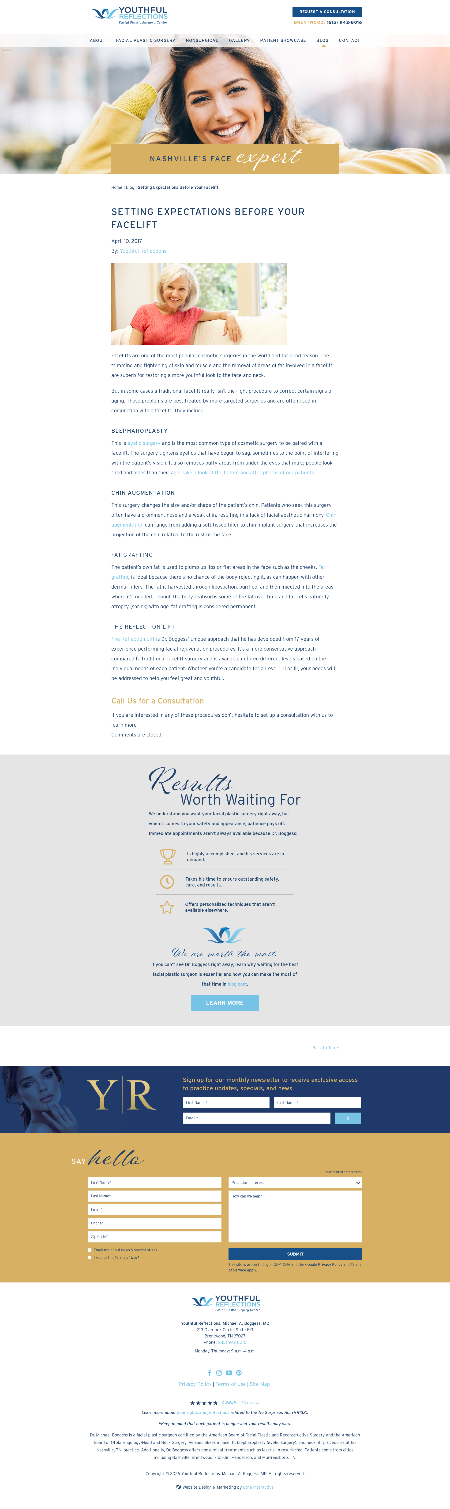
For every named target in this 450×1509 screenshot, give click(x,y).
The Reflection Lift (133, 639)
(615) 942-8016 (232, 1342)
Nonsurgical (202, 40)
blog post (237, 984)
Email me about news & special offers (125, 1250)
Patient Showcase (283, 40)
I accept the (104, 1257)
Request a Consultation (327, 12)
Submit (295, 1254)
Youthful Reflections (143, 251)
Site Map (260, 1384)
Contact (349, 40)
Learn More (225, 1002)
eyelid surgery (144, 443)
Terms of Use (230, 1384)
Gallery (239, 40)
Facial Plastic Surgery (145, 40)
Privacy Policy (330, 1264)
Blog (322, 40)
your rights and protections (203, 1412)
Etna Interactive (258, 1487)
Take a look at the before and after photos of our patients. (248, 472)
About (97, 40)
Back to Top (324, 1047)
